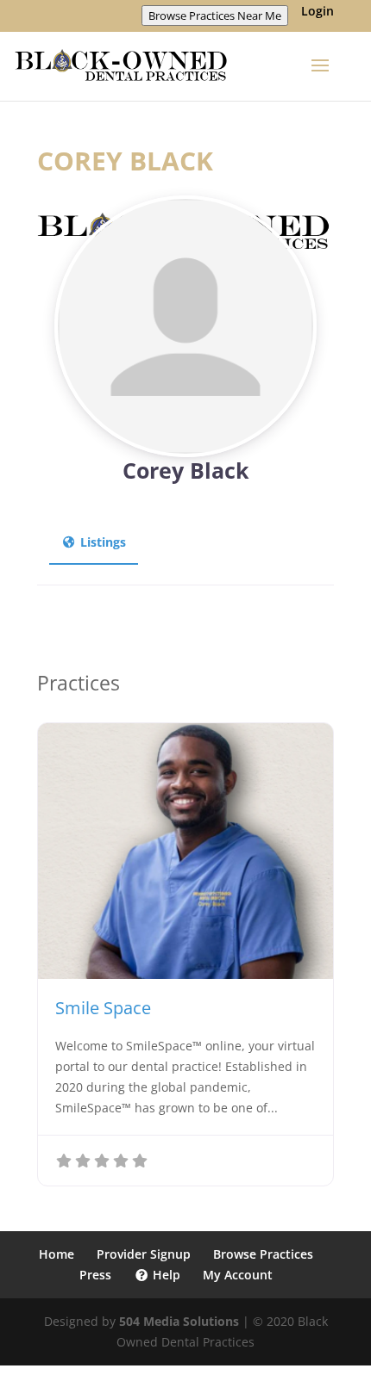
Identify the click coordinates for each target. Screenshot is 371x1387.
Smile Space (103, 1007)
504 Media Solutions (179, 1321)
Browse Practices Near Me (214, 15)
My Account (238, 1274)
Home (56, 1254)
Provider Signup (144, 1254)
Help (164, 1274)
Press (95, 1274)
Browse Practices (263, 1254)
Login (317, 12)
